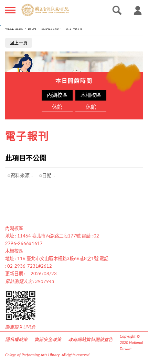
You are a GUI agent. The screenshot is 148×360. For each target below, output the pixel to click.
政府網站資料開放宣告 (90, 340)
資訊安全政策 (47, 340)
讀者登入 (137, 10)
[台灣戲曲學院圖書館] (56, 10)
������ (10, 10)
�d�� (117, 10)
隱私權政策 (16, 340)
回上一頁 (19, 43)
